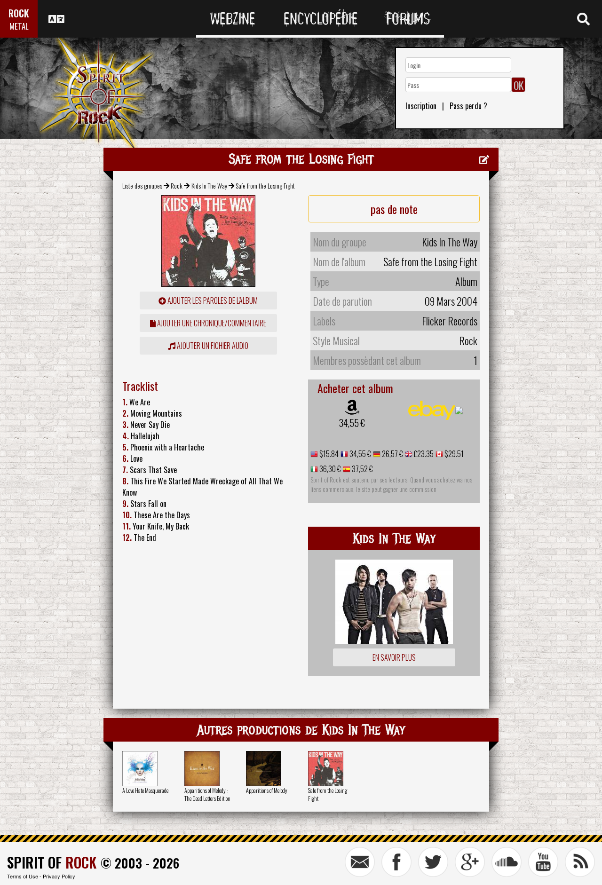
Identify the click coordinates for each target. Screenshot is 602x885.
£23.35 (423, 453)
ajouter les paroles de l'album (212, 300)
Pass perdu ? (468, 105)
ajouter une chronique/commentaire (211, 323)
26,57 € (391, 453)
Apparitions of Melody (266, 790)
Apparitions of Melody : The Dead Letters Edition (207, 794)
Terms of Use (22, 876)
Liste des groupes (142, 185)
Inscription (420, 105)
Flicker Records (449, 320)
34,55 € (352, 423)
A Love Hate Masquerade (145, 790)
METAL (19, 26)
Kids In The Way (209, 185)
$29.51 (453, 453)
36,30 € (329, 468)
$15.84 (328, 453)
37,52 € (361, 468)
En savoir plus (394, 657)
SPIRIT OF (51, 862)
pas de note (394, 208)
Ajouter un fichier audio (211, 345)
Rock (176, 185)
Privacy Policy (59, 876)
